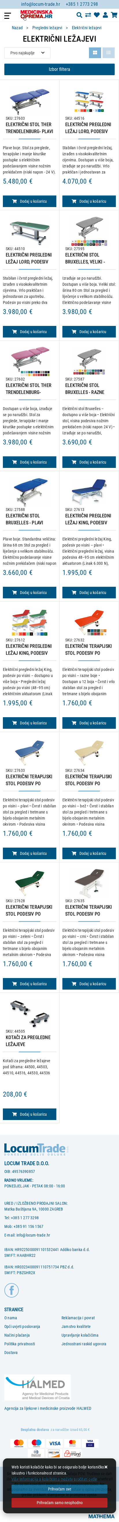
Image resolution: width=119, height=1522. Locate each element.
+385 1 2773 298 (82, 4)
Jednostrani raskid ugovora (84, 1344)
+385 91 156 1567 (28, 1226)
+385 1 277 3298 (25, 1217)
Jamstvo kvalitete (76, 1326)
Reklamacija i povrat (78, 1318)
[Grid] (95, 52)
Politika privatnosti (19, 1344)
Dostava (11, 1352)
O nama (10, 1318)
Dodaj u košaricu (33, 201)
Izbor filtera (59, 69)
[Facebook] (11, 1290)
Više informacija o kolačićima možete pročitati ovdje (54, 1479)
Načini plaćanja (17, 1335)
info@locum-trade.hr (40, 4)
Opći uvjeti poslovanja (22, 1326)
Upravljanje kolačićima (80, 1335)
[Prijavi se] (105, 15)
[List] (109, 52)
